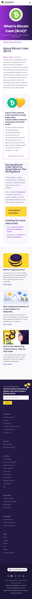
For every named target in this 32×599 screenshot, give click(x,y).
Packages (6, 420)
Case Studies (6, 471)
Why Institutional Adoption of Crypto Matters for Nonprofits (16, 309)
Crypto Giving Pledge (9, 525)
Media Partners (7, 504)
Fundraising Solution (8, 417)
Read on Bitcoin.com (16, 156)
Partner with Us (7, 507)
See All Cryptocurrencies (12, 42)
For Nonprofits (7, 423)
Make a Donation (7, 444)
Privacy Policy (16, 588)
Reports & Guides (8, 468)
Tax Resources (7, 474)
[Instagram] (15, 576)
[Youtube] (11, 576)
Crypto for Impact (8, 519)
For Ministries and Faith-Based (11, 426)
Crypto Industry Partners (9, 501)
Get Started (6, 414)
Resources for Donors (9, 465)
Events (5, 537)
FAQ (4, 486)
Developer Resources (8, 480)
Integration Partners (8, 498)
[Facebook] (19, 576)
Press (4, 546)
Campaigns (6, 516)
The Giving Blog (7, 459)
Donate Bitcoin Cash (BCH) (14, 211)
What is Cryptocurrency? (14, 270)
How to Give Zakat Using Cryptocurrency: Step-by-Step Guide (14, 349)
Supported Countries (8, 552)
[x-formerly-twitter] (8, 576)
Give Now (6, 441)
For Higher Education (8, 429)
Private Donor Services (9, 447)
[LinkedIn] (23, 576)
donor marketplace (18, 192)
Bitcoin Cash (7, 57)
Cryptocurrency (7, 483)
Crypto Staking (7, 477)
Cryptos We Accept (16, 593)
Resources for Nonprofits (9, 462)
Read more (7, 285)
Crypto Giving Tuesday (9, 522)
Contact (5, 540)
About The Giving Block (13, 585)
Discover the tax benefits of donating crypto (15, 229)
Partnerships (7, 495)
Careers (5, 543)
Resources (6, 456)
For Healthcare (7, 432)
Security (5, 549)
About (5, 534)
